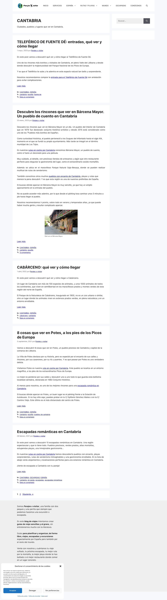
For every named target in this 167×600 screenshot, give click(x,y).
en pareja (31, 480)
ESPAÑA (69, 6)
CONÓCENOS (136, 6)
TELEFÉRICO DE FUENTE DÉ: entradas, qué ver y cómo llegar (59, 44)
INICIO (45, 6)
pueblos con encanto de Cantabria (64, 176)
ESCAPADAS (121, 6)
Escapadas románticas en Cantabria (49, 431)
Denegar (32, 590)
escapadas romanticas (53, 480)
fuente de (37, 94)
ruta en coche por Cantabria (55, 368)
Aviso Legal (44, 596)
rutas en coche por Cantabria (41, 150)
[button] (60, 566)
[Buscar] (146, 21)
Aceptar (12, 590)
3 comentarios (25, 252)
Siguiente (27, 494)
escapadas (39, 480)
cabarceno (24, 316)
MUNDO (105, 6)
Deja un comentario (27, 97)
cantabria (23, 94)
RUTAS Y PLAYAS (87, 6)
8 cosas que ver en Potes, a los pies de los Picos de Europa (59, 335)
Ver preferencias (52, 590)
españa (30, 94)
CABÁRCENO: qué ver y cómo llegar (48, 267)
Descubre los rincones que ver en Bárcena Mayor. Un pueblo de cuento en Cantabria (60, 114)
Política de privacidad (34, 596)
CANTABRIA (24, 92)
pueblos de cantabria (42, 414)
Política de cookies (22, 596)
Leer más (21, 86)
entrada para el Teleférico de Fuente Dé (69, 77)
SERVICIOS (57, 6)
